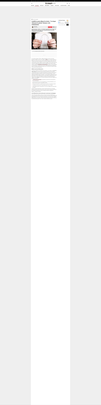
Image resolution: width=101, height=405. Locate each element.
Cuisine (38, 0)
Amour (47, 0)
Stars (59, 0)
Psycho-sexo (57, 5)
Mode (33, 0)
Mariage (50, 0)
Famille (52, 0)
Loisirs (61, 0)
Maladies (32, 5)
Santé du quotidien (35, 19)
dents (47, 59)
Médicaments (47, 5)
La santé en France (63, 5)
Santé (54, 0)
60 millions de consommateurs (43, 64)
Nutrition (41, 5)
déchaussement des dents (37, 79)
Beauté (35, 0)
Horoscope (64, 0)
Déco (43, 0)
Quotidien (37, 5)
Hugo (67, 0)
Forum (69, 0)
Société (57, 0)
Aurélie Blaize (35, 26)
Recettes (40, 0)
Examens (52, 5)
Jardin (45, 0)
